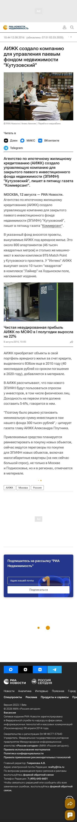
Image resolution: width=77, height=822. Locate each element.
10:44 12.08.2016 (14, 37)
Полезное (58, 691)
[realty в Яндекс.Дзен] (25, 669)
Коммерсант (51, 226)
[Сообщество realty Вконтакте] (40, 669)
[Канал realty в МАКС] (11, 669)
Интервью (41, 691)
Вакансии (10, 712)
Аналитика (24, 691)
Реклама (31, 697)
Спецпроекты (13, 697)
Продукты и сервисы (55, 697)
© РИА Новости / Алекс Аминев (20, 123)
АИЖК (9, 487)
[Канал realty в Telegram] (54, 669)
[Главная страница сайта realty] (22, 27)
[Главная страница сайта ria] (4, 27)
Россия (37, 487)
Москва (23, 487)
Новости (9, 691)
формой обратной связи (38, 774)
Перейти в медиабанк (49, 123)
